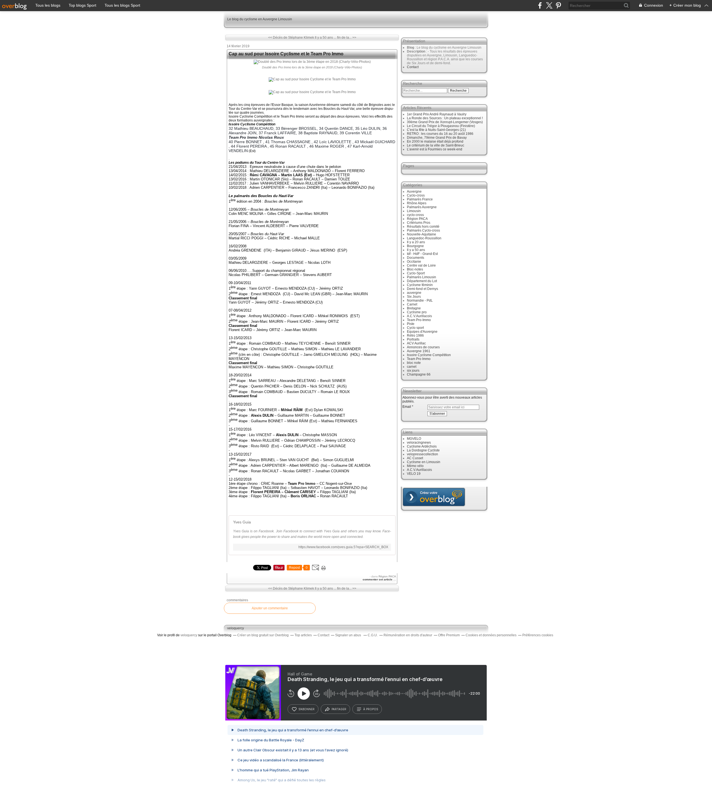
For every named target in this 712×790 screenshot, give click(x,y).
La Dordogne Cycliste (423, 450)
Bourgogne (415, 246)
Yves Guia (242, 522)
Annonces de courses (423, 347)
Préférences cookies (537, 635)
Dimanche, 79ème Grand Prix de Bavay (437, 138)
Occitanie (414, 262)
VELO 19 (414, 474)
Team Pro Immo (419, 359)
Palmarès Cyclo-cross (423, 230)
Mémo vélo (415, 466)
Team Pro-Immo (419, 320)
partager (339, 709)
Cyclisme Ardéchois (422, 446)
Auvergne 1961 (418, 351)
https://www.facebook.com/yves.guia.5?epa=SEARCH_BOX (343, 547)
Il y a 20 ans (416, 242)
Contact (413, 67)
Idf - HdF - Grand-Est (422, 254)
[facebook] (540, 5)
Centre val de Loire (421, 265)
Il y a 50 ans (416, 250)
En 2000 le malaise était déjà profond (435, 141)
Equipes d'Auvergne (422, 332)
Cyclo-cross (416, 195)
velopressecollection (422, 454)
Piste (410, 324)
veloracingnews (419, 442)
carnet (411, 367)
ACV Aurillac (416, 343)
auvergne (414, 293)
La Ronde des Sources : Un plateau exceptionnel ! (445, 118)
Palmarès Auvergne (422, 207)
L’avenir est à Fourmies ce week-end (434, 149)
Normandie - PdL (420, 300)
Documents (415, 258)
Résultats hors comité (423, 226)
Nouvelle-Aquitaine (421, 234)
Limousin (414, 211)
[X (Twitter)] (549, 5)
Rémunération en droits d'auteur (408, 635)
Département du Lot (422, 281)
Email (406, 407)
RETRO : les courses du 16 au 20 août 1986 (440, 134)
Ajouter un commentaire (270, 608)
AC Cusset (415, 458)
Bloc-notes (415, 269)
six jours (413, 370)
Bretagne (414, 308)
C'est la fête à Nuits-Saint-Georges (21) (436, 130)
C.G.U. (373, 635)
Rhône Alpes (416, 203)
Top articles (303, 635)
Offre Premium (449, 635)
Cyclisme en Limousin (423, 462)
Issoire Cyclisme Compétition (429, 355)
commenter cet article (378, 579)
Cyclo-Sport (416, 273)
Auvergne (414, 191)
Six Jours (414, 297)
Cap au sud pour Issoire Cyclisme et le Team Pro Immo (286, 53)
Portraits (413, 339)
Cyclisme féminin (420, 285)
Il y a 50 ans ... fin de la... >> (335, 37)
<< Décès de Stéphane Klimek (291, 37)
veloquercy (235, 628)
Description (416, 51)
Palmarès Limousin (421, 277)
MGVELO (414, 439)
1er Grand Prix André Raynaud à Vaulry (436, 114)
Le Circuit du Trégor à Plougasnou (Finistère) (441, 126)
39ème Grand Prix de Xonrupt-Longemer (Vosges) (445, 122)
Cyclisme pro (417, 312)
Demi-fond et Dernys (422, 289)
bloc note (414, 363)
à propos (370, 709)
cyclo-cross (415, 215)
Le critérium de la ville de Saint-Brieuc (435, 145)
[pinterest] (558, 5)
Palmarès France (420, 199)
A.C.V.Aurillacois (419, 316)
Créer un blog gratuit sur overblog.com (433, 497)
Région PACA (387, 576)
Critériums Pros (418, 223)
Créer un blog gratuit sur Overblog (263, 635)
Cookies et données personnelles (491, 635)
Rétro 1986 (415, 335)
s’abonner (306, 709)
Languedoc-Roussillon (424, 238)
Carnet (412, 304)
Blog (410, 47)
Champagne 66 (419, 374)
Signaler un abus (348, 635)
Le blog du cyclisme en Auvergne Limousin (259, 19)
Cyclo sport (415, 328)
